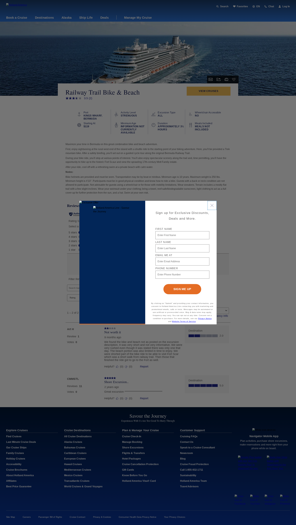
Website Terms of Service (184, 321)
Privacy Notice (205, 318)
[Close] (212, 205)
